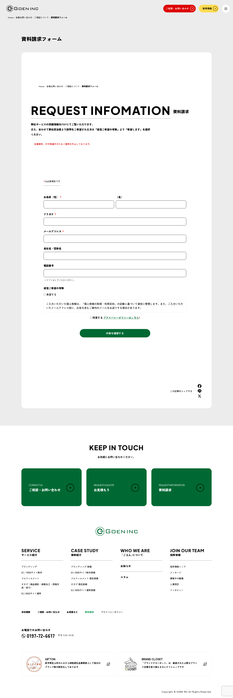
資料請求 (89, 612)
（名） (119, 197)
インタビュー (176, 590)
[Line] (199, 391)
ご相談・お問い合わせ (48, 612)
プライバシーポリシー (112, 612)
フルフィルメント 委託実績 (84, 578)
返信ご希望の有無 (54, 288)
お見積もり (72, 612)
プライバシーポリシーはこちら (121, 317)
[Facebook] (199, 386)
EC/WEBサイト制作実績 (83, 572)
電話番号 (49, 265)
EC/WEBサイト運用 (31, 593)
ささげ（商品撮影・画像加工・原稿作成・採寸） (40, 586)
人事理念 (174, 584)
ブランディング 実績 (81, 566)
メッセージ (175, 572)
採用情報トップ (178, 566)
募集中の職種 (176, 578)
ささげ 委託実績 (79, 584)
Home (10, 17)
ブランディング (29, 566)
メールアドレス (53, 231)
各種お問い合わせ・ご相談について (32, 17)
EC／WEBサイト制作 (31, 572)
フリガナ (49, 214)
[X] (199, 396)
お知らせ (125, 566)
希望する (51, 294)
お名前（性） (51, 197)
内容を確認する (115, 333)
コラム (124, 577)
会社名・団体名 (52, 248)
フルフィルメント (30, 578)
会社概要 (25, 612)
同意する (116, 317)
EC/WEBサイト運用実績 (83, 590)
